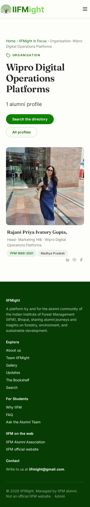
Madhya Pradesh (53, 253)
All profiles (21, 132)
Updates (13, 372)
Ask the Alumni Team (23, 422)
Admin (59, 496)
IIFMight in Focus (32, 41)
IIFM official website (22, 449)
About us (13, 350)
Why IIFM (14, 407)
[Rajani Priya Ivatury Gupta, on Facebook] (81, 260)
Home (11, 41)
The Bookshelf (17, 380)
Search (12, 387)
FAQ (9, 415)
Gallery (11, 365)
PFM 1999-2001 (21, 253)
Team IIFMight (18, 358)
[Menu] (85, 9)
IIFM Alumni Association (25, 442)
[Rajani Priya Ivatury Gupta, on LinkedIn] (68, 260)
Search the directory (30, 119)
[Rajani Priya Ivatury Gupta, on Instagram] (74, 260)
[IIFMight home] (22, 9)
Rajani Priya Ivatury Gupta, (37, 232)
